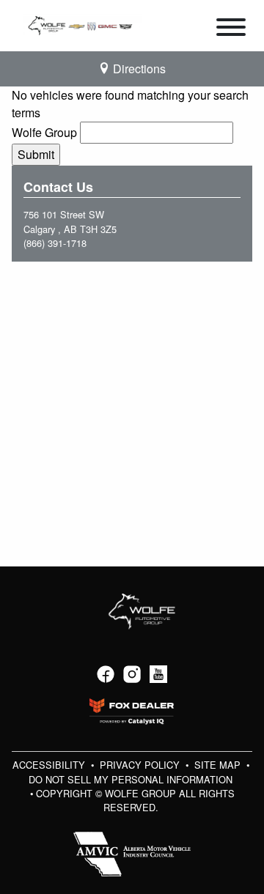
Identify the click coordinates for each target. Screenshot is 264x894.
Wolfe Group (44, 132)
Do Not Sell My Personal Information (130, 779)
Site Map (218, 765)
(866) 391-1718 (55, 243)
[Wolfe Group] (82, 23)
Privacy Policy (141, 765)
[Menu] (231, 29)
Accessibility (50, 765)
